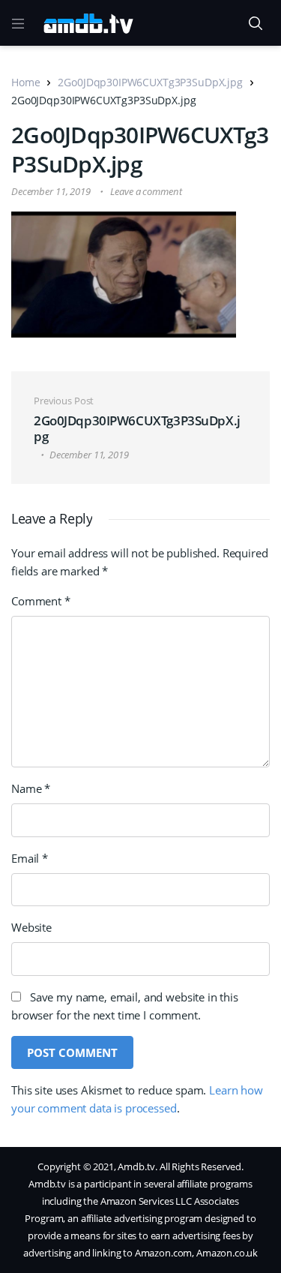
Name (30, 788)
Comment (40, 600)
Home (25, 82)
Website (31, 927)
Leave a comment (145, 191)
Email (29, 858)
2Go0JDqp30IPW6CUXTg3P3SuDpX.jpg (150, 82)
